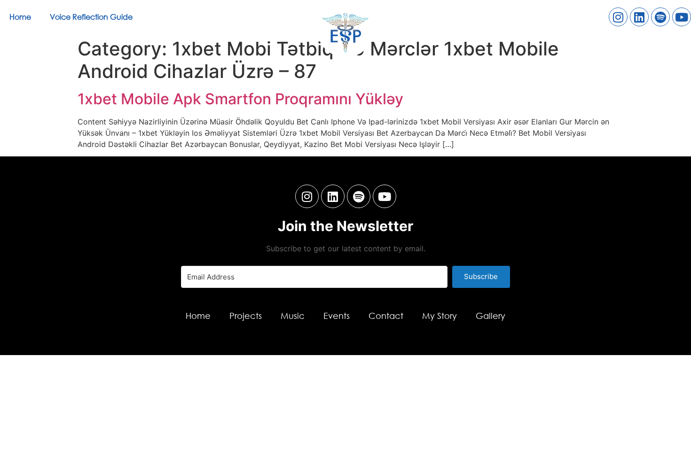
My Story (439, 315)
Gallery (490, 315)
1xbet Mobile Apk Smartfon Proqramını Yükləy (240, 99)
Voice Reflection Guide (91, 17)
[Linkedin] (639, 17)
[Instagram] (618, 17)
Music (293, 315)
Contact (386, 315)
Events (336, 315)
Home (20, 17)
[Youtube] (681, 17)
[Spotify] (660, 17)
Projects (245, 315)
